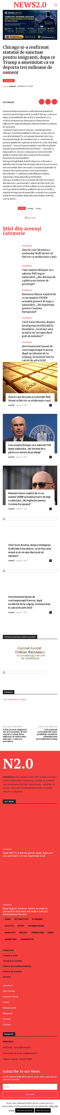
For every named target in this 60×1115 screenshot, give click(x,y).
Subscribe (30, 1094)
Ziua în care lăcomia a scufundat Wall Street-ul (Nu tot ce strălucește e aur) (39, 253)
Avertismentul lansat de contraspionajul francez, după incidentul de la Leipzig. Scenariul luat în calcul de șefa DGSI (38, 353)
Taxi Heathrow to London (14, 699)
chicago (30, 208)
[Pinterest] (54, 102)
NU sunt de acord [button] (24, 1110)
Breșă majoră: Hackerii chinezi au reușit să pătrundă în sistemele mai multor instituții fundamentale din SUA (25, 911)
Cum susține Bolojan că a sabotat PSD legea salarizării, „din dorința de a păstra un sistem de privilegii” (38, 277)
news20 (12, 86)
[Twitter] (48, 102)
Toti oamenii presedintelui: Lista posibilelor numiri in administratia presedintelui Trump (46, 734)
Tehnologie (8, 81)
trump (38, 208)
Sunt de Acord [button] (42, 1110)
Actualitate (27, 246)
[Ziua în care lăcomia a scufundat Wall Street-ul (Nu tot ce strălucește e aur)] (11, 251)
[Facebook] (41, 102)
